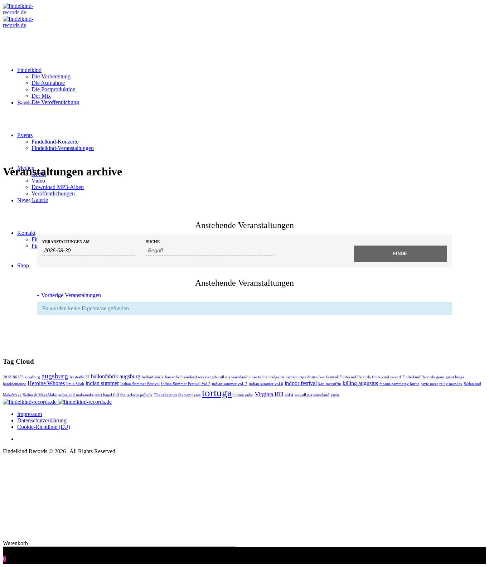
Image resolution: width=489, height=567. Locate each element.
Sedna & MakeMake (40, 395)
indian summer (102, 383)
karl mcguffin (329, 384)
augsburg (55, 376)
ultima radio (243, 395)
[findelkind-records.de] (57, 402)
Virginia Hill (269, 394)
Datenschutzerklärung (42, 420)
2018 (7, 377)
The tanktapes (165, 395)
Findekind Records (355, 377)
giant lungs (455, 377)
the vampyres (189, 395)
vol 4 (289, 395)
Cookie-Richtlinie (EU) (43, 427)
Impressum (29, 414)
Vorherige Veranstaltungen (69, 295)
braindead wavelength (198, 377)
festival (332, 377)
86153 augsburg (26, 377)
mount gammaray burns (399, 384)
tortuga (217, 392)
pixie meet (429, 384)
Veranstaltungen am (65, 242)
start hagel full (107, 395)
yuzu (335, 395)
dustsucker (316, 377)
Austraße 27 (79, 377)
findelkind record (386, 377)
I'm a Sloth (75, 384)
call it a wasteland (232, 377)
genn (440, 377)
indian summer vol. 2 (229, 384)
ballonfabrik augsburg (115, 376)
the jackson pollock (136, 395)
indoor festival (301, 383)
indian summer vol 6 (266, 384)
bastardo (172, 377)
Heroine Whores (46, 383)
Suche (153, 242)
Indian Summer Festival (140, 384)
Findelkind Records (418, 377)
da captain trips (293, 377)
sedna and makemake (76, 395)
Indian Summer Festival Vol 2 (185, 384)
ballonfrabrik (153, 377)
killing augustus (360, 383)
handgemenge (14, 384)
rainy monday (451, 384)
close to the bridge (264, 377)
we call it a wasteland (312, 395)
